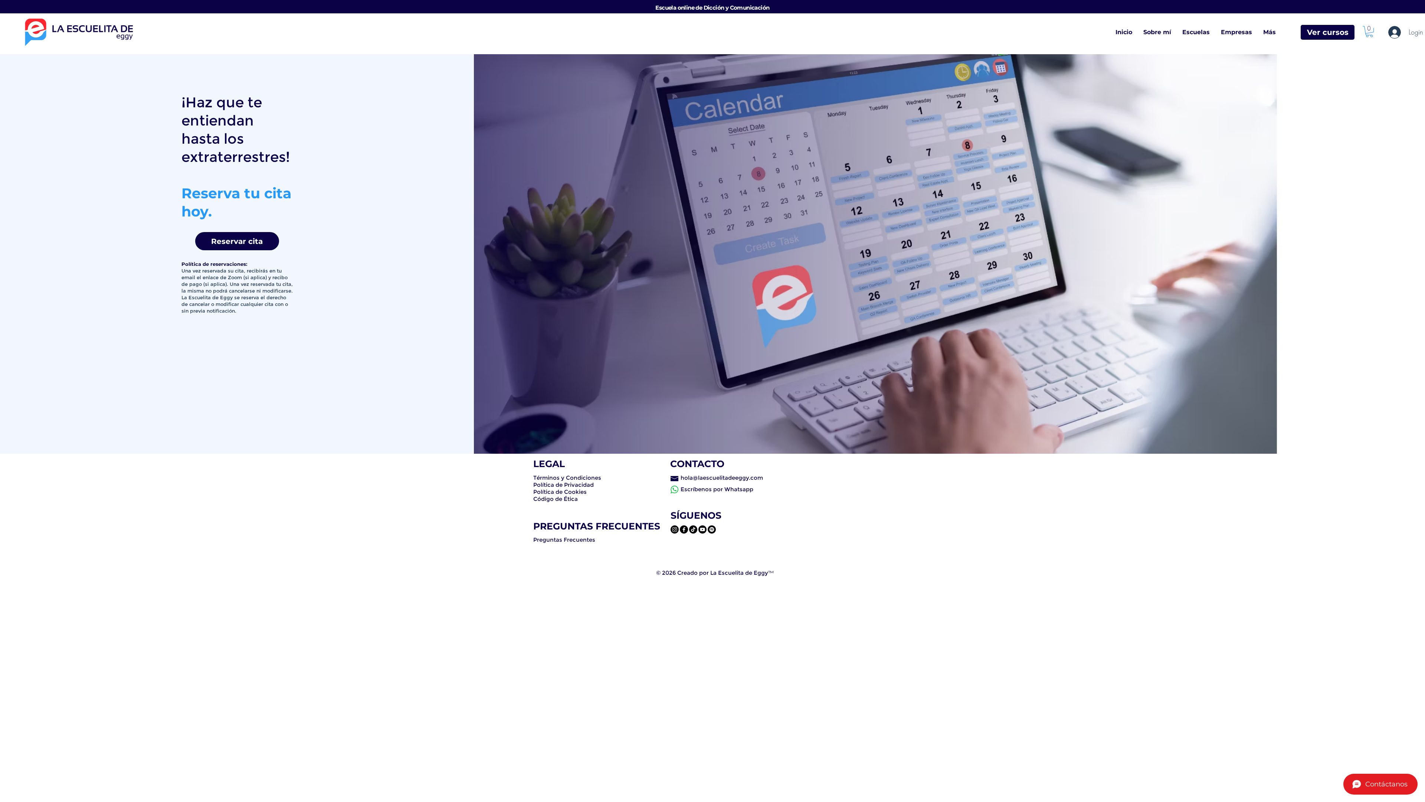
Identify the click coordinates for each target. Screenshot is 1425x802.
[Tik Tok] (693, 529)
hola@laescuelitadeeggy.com (722, 477)
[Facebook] (684, 529)
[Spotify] (712, 529)
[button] (1369, 31)
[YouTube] (702, 529)
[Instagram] (675, 529)
